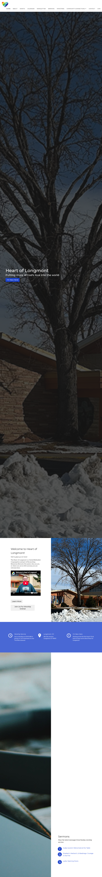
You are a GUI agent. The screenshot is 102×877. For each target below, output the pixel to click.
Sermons (51, 8)
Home (8, 8)
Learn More (16, 601)
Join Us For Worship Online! (23, 608)
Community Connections (76, 8)
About (15, 8)
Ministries (60, 8)
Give (98, 8)
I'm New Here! (12, 280)
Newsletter (41, 8)
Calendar (30, 8)
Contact (92, 8)
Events (22, 8)
